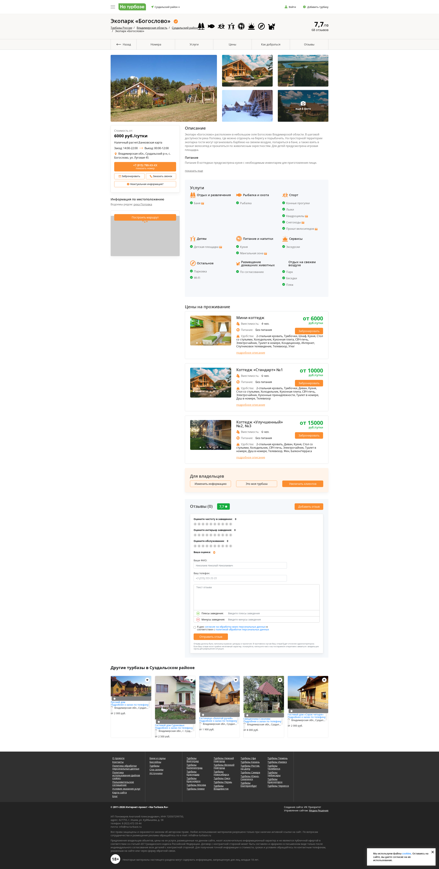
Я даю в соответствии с (233, 628)
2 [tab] (200, 343)
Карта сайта (119, 792)
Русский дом (118, 702)
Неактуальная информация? (146, 184)
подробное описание (250, 353)
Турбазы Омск (222, 778)
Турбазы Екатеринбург (249, 784)
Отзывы (309, 44)
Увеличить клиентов (302, 484)
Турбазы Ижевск (277, 761)
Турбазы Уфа (248, 758)
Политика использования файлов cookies (126, 775)
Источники (156, 773)
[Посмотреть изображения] (202, 203)
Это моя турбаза (257, 484)
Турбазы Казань (250, 761)
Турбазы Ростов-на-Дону (250, 767)
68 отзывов (320, 30)
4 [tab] (207, 343)
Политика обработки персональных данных (125, 767)
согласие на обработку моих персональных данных (235, 626)
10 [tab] (224, 391)
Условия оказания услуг (126, 788)
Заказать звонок (162, 176)
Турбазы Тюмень (278, 758)
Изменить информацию (211, 484)
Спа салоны (156, 769)
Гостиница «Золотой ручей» (216, 718)
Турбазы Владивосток (221, 787)
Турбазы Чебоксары (274, 774)
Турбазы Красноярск (193, 780)
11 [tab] (227, 391)
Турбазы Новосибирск (221, 773)
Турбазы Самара (250, 772)
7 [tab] (217, 343)
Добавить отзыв (309, 506)
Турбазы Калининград (194, 766)
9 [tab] (224, 343)
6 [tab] (214, 343)
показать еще (194, 171)
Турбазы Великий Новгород (224, 766)
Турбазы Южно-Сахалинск (250, 778)
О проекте (118, 758)
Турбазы (154, 765)
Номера (156, 44)
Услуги (194, 44)
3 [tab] (203, 343)
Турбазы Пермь (223, 782)
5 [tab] (210, 343)
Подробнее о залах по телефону (130, 704)
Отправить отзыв (210, 637)
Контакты (118, 761)
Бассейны (155, 761)
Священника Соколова (257, 718)
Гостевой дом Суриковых (169, 725)
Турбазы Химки (196, 788)
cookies (406, 853)
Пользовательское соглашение (123, 783)
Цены (232, 44)
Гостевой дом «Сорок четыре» (306, 714)
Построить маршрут (145, 217)
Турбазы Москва (196, 784)
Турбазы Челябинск (274, 767)
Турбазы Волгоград (193, 760)
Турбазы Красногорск (275, 780)
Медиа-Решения (318, 810)
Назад (127, 44)
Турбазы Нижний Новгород (224, 760)
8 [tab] (221, 343)
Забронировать (130, 176)
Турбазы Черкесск (278, 785)
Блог (115, 796)
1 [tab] (197, 343)
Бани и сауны (158, 758)
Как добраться (270, 44)
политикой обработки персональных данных (242, 629)
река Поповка (143, 204)
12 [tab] (210, 395)
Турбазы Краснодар (193, 773)
